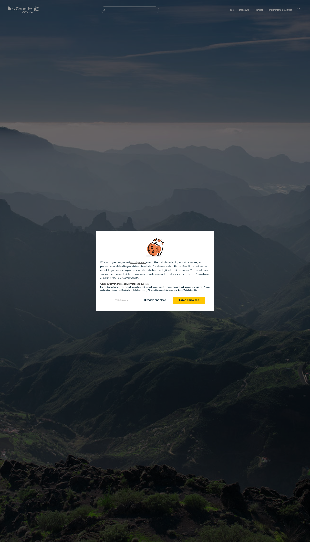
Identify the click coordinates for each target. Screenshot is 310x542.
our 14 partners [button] (138, 262)
